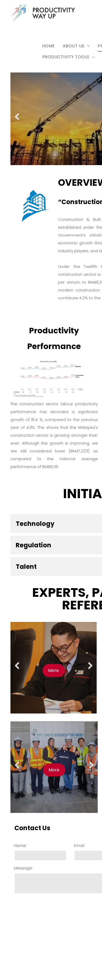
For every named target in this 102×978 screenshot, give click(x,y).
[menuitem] (48, 46)
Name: (20, 845)
